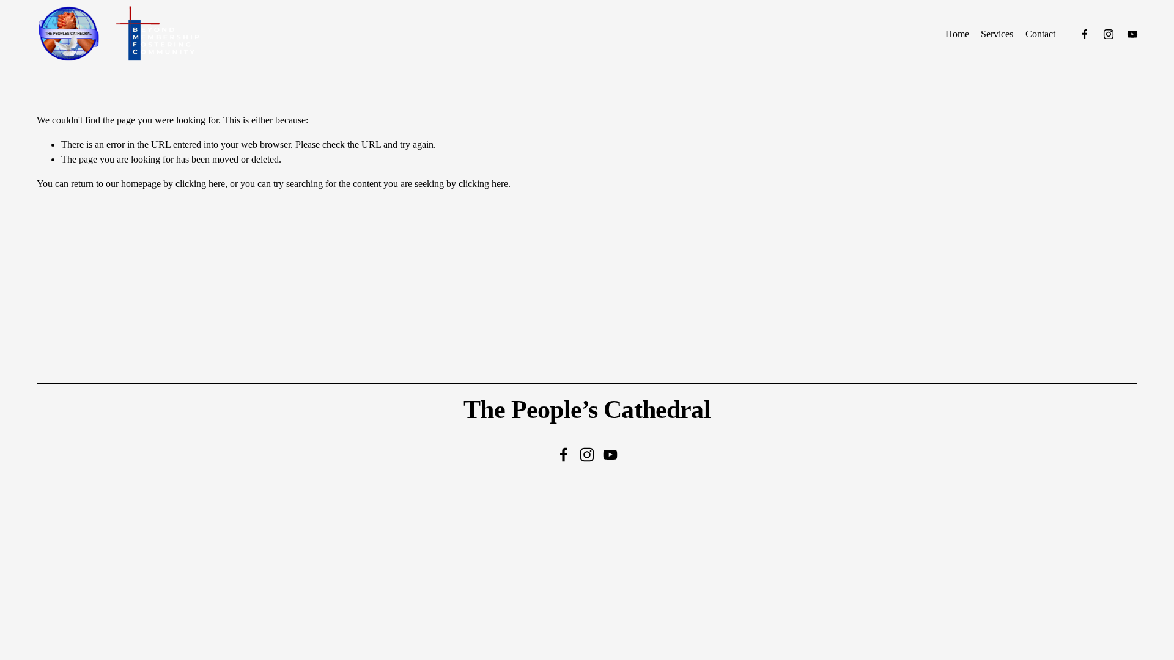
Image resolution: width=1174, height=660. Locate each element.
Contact (1040, 34)
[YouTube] (1132, 34)
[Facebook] (1085, 34)
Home (957, 34)
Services (997, 34)
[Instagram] (1108, 34)
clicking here (200, 183)
